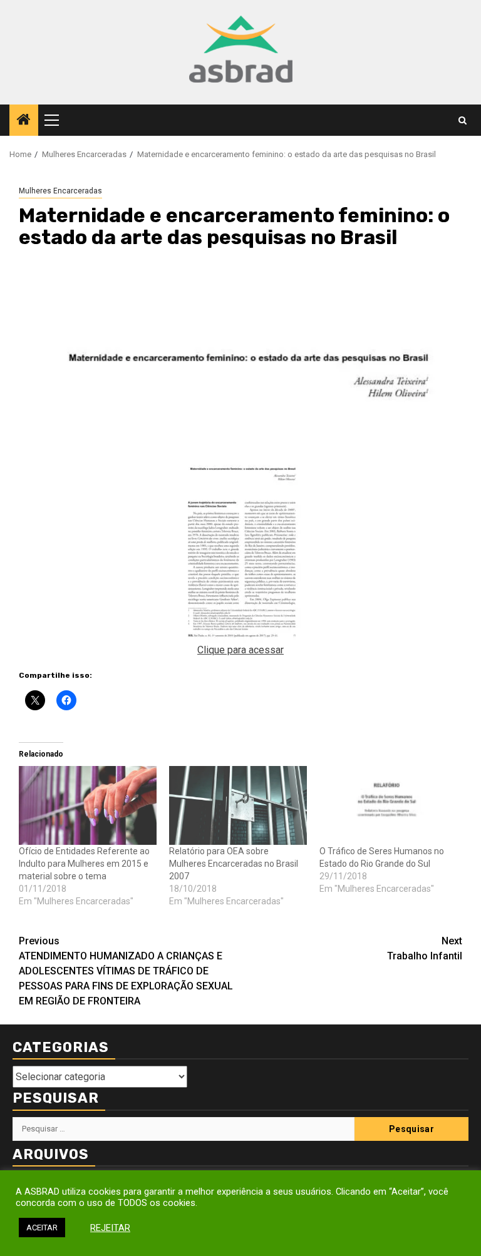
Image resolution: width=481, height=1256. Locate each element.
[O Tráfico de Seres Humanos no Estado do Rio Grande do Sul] (388, 805)
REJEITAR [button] (110, 1227)
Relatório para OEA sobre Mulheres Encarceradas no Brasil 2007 (233, 863)
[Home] (24, 121)
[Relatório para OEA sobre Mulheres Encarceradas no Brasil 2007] (238, 805)
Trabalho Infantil (424, 948)
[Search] (462, 120)
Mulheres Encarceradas (60, 190)
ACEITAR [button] (42, 1227)
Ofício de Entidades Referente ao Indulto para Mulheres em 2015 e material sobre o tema (84, 863)
